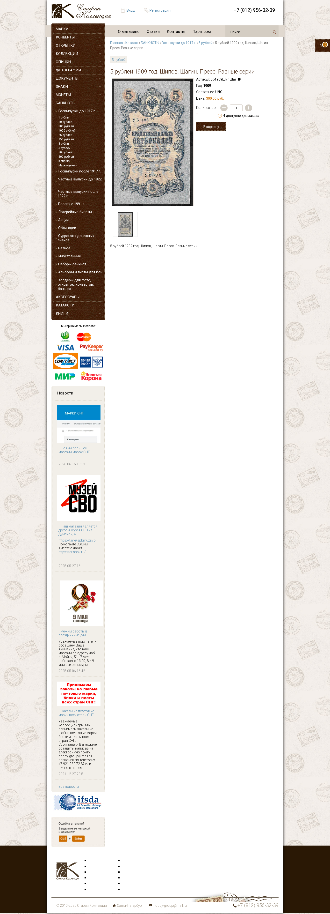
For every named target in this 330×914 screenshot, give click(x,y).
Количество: (206, 111)
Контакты (176, 31)
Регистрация (160, 10)
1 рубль (63, 117)
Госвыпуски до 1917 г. (77, 111)
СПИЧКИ (63, 62)
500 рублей (66, 156)
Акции (63, 220)
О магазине (128, 31)
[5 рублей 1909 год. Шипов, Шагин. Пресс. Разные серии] (153, 142)
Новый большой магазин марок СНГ (74, 450)
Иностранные (69, 256)
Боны (93, 884)
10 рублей (65, 122)
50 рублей (65, 152)
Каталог (131, 43)
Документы (131, 872)
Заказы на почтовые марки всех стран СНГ (76, 713)
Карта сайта (132, 890)
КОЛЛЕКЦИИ (67, 54)
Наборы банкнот (72, 264)
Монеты (128, 878)
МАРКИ (62, 29)
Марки (94, 861)
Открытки (96, 867)
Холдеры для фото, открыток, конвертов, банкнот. (76, 284)
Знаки (93, 878)
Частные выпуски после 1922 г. (78, 193)
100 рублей (66, 126)
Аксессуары (98, 872)
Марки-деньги (68, 165)
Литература (98, 890)
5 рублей (64, 148)
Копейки (64, 161)
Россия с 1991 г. (71, 204)
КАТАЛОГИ (65, 305)
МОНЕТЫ (63, 95)
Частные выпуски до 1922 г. (80, 181)
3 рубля (63, 143)
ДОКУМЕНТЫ (67, 78)
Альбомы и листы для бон (80, 272)
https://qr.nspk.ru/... (73, 552)
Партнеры (202, 31)
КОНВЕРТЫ (65, 37)
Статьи (153, 31)
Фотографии (132, 867)
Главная (116, 43)
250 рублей (66, 139)
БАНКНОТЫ (65, 103)
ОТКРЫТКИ (65, 45)
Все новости (68, 786)
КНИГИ (62, 313)
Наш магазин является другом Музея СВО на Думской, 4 (77, 530)
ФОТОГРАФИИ (68, 70)
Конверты (130, 861)
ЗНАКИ (62, 86)
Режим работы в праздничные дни (72, 633)
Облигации (67, 228)
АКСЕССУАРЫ (67, 297)
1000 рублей (67, 130)
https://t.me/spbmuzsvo (77, 540)
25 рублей (65, 135)
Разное (64, 248)
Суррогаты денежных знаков (76, 238)
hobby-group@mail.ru (170, 905)
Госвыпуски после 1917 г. (79, 171)
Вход (131, 10)
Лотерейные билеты (75, 212)
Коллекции (131, 884)
